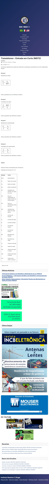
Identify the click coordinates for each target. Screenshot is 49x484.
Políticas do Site (33, 479)
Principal (24, 35)
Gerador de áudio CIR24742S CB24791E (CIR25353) (14, 462)
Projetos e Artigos (24, 50)
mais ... (24, 54)
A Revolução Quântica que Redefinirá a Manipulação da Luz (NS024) (22, 273)
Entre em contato (13, 479)
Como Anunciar (23, 479)
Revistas (24, 52)
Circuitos (24, 42)
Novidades (24, 48)
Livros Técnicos (24, 46)
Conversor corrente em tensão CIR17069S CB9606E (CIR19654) (16, 466)
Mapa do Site (4, 479)
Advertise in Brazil (43, 479)
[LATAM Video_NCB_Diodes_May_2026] (11, 304)
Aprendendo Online (24, 36)
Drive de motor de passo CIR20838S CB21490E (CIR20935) (15, 464)
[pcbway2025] (10, 291)
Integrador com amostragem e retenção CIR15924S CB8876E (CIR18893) (18, 469)
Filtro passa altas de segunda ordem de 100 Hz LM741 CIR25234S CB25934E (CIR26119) (22, 467)
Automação (24, 38)
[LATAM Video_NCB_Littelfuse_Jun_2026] (11, 316)
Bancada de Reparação (24, 40)
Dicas (24, 44)
